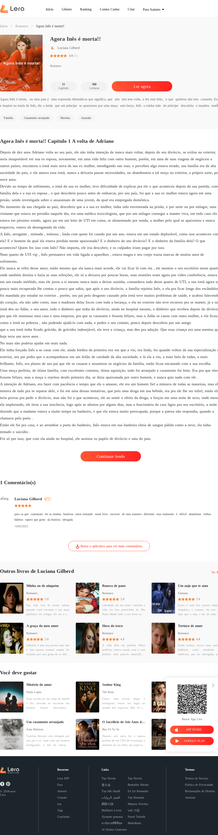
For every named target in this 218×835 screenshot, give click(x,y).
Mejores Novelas (138, 804)
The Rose (108, 692)
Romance (21, 26)
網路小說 (107, 804)
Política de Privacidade (199, 784)
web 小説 (134, 810)
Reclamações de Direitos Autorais (200, 794)
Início (4, 26)
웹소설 (106, 784)
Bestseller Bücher (138, 784)
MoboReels (134, 823)
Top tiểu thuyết (111, 791)
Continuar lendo (111, 456)
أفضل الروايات (111, 797)
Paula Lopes (33, 692)
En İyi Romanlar (138, 791)
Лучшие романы (112, 816)
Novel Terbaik (136, 816)
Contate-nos (62, 801)
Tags (60, 810)
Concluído (63, 816)
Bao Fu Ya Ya (110, 729)
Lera (3, 794)
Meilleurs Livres (112, 810)
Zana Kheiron (34, 729)
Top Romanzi (136, 797)
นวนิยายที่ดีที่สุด (112, 823)
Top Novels (109, 778)
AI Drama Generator (114, 829)
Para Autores (62, 788)
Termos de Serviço (196, 778)
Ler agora (142, 86)
